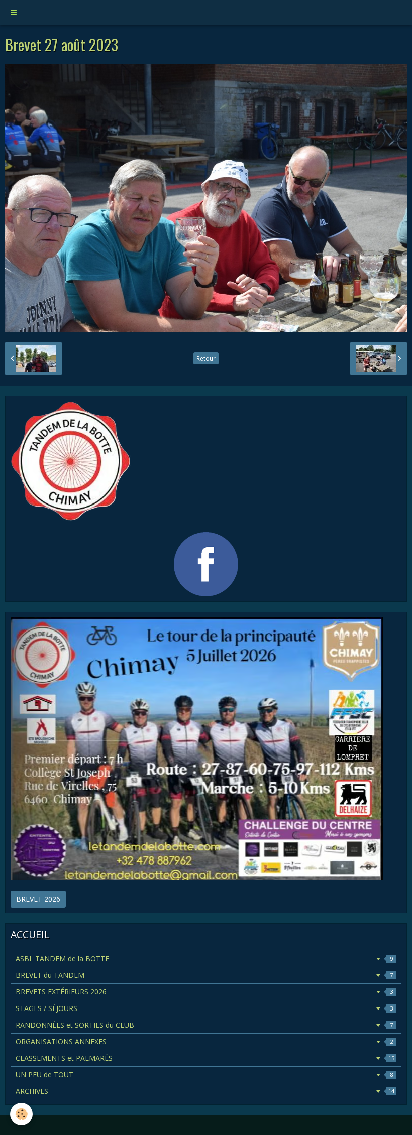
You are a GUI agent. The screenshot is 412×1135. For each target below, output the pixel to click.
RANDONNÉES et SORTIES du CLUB (204, 1025)
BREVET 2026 (38, 899)
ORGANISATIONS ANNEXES (204, 1041)
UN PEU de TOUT (204, 1074)
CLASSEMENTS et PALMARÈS (205, 1058)
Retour (206, 358)
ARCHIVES (205, 1091)
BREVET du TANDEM (204, 975)
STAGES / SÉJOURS (204, 1008)
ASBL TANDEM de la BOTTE (204, 958)
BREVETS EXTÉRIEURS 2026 (204, 991)
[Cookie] (21, 1114)
